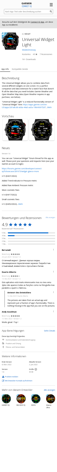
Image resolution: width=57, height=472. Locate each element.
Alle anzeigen (49, 390)
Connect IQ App (37, 22)
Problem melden (11, 376)
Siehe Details (49, 330)
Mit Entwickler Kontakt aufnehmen (18, 380)
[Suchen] (51, 11)
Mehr (49, 107)
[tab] (5, 69)
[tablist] (28, 69)
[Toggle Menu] (53, 250)
